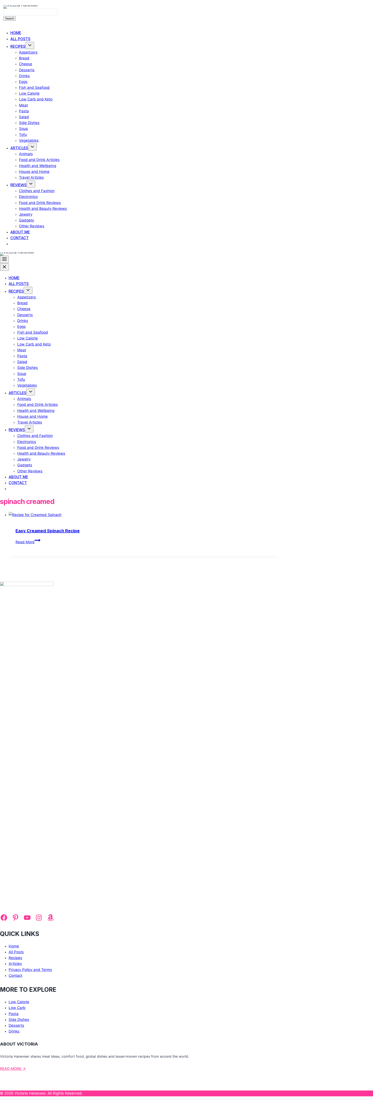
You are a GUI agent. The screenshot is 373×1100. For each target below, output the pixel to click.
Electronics (28, 196)
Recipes (17, 46)
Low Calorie (29, 93)
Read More (28, 542)
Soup (23, 128)
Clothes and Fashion (37, 191)
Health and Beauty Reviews (43, 208)
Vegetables (29, 140)
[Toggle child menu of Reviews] (31, 184)
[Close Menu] (4, 267)
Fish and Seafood (34, 87)
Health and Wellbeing (37, 166)
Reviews (18, 185)
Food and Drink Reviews (40, 203)
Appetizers (28, 52)
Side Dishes (29, 123)
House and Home (34, 171)
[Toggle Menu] (4, 259)
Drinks (24, 76)
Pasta (24, 111)
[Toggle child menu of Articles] (32, 147)
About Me (20, 232)
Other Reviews (31, 226)
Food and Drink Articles (39, 160)
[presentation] (143, 515)
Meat (23, 105)
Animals (26, 154)
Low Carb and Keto (35, 99)
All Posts (20, 39)
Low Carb (17, 1008)
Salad (24, 117)
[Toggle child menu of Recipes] (29, 45)
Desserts (27, 70)
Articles (19, 148)
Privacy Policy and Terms (30, 970)
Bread (24, 58)
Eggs (23, 82)
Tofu (23, 134)
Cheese (25, 64)
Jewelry (25, 214)
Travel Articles (31, 177)
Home (15, 33)
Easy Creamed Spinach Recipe (48, 530)
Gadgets (26, 220)
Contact (19, 238)
